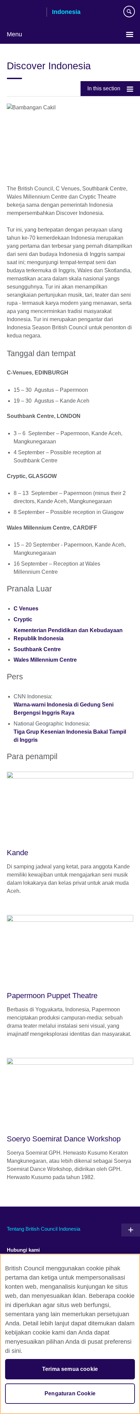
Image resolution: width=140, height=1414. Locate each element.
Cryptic (23, 619)
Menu (14, 34)
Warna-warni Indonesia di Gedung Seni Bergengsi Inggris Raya (63, 709)
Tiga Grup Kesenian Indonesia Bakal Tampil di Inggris (70, 736)
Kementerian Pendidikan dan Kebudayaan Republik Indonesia (68, 634)
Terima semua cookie (70, 1369)
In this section (103, 88)
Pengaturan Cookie (70, 1393)
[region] (70, 1334)
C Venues (27, 608)
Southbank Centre (37, 649)
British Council (24, 12)
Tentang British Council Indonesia (43, 1229)
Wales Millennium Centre (45, 660)
